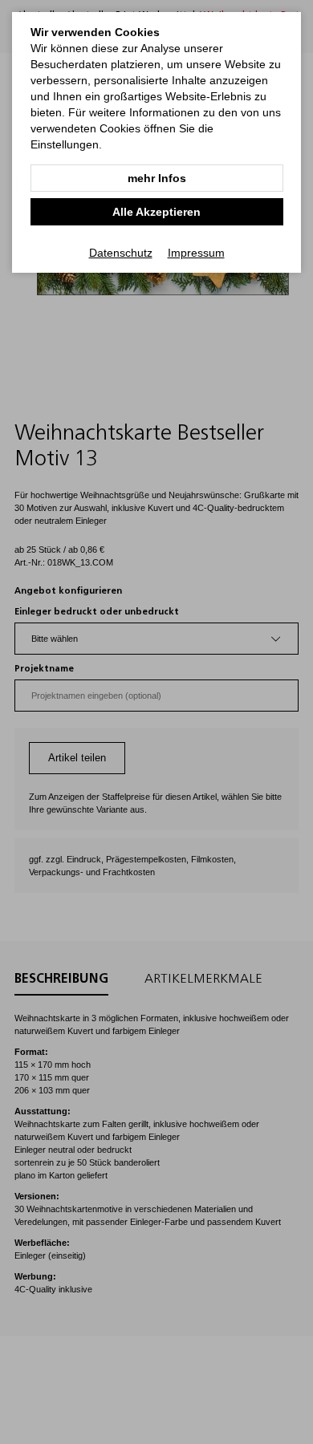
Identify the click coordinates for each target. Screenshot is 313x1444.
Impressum (196, 252)
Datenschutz (120, 252)
